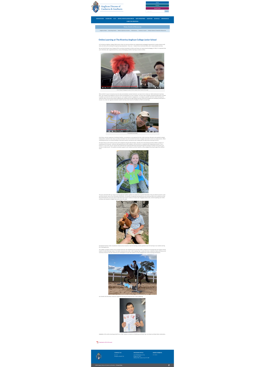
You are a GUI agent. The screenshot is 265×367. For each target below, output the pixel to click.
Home (157, 2)
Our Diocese (100, 18)
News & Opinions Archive (124, 30)
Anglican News (103, 30)
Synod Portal (157, 8)
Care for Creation (132, 21)
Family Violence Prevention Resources (157, 30)
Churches (108, 18)
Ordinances (165, 18)
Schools (157, 18)
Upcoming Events (112, 30)
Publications (134, 30)
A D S (114, 18)
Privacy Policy (119, 365)
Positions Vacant (143, 30)
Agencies (149, 18)
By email (116, 354)
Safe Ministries (140, 18)
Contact (157, 5)
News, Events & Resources (126, 18)
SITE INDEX (155, 354)
